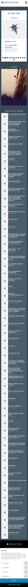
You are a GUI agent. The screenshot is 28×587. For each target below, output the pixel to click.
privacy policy (16, 559)
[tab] (26, 563)
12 (14, 59)
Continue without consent (14, 584)
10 (22, 57)
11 (25, 57)
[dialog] (14, 567)
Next (24, 29)
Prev (3, 29)
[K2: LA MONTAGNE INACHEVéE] (14, 29)
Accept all (14, 580)
